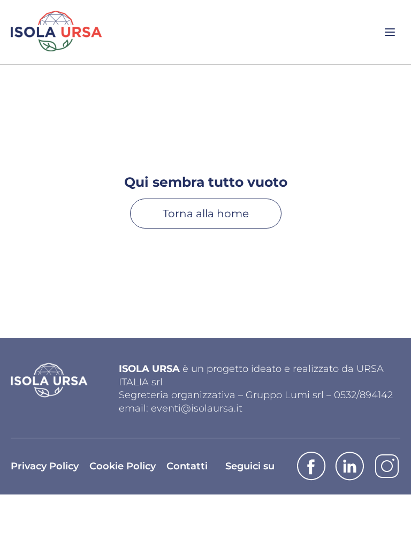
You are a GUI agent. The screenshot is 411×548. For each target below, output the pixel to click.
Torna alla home (206, 213)
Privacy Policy (45, 466)
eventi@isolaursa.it (196, 408)
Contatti (187, 466)
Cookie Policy (122, 466)
